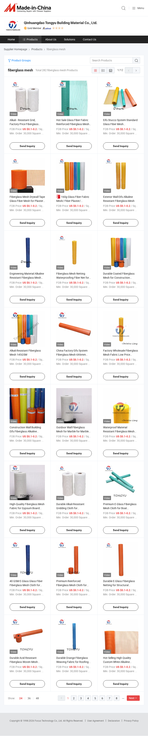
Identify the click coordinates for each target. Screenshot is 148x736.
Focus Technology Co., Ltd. (49, 720)
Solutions (69, 39)
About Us (50, 39)
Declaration (114, 720)
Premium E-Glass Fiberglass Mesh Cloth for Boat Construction (119, 508)
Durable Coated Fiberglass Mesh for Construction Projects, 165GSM (119, 277)
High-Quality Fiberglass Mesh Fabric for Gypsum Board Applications (27, 508)
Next (132, 698)
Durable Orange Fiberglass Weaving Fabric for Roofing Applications (72, 662)
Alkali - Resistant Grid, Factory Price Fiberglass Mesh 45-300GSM (24, 124)
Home (11, 39)
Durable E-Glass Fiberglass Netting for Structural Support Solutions (119, 585)
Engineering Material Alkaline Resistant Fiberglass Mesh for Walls (27, 277)
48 (37, 698)
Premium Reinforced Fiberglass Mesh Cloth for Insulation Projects (71, 585)
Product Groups (21, 60)
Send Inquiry (27, 146)
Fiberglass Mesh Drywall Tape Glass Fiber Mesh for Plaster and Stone (27, 201)
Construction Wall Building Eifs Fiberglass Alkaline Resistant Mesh (25, 431)
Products (32, 39)
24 (20, 698)
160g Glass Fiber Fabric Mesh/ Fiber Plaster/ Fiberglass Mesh (72, 201)
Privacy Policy (131, 720)
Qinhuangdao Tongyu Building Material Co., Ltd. (60, 23)
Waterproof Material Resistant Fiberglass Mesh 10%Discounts (119, 431)
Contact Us (89, 39)
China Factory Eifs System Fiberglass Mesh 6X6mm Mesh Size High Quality (71, 354)
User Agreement (95, 720)
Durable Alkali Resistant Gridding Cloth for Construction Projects (70, 508)
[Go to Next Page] (136, 70)
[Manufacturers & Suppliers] (28, 7)
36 (29, 698)
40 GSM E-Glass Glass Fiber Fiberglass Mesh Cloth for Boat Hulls (26, 585)
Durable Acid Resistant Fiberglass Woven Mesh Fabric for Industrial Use (24, 662)
